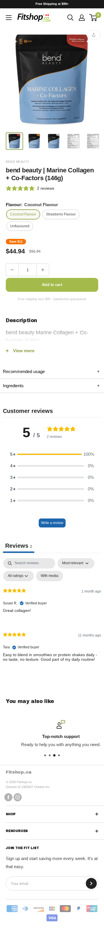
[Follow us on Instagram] (18, 797)
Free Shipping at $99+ (52, 3)
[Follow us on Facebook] (8, 797)
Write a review (52, 523)
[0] (93, 17)
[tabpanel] (52, 614)
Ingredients (51, 385)
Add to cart (52, 285)
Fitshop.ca (18, 772)
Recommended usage (51, 371)
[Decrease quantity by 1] (12, 270)
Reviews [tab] (18, 545)
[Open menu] (9, 17)
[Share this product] (94, 35)
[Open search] (70, 17)
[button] (52, 454)
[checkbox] (49, 576)
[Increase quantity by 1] (43, 270)
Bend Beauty (17, 161)
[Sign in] (82, 17)
